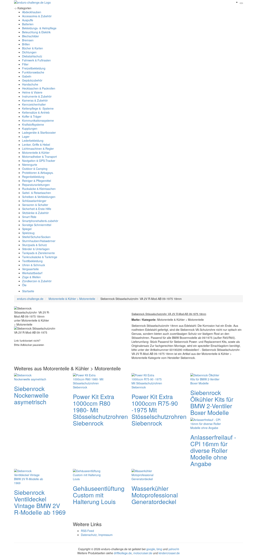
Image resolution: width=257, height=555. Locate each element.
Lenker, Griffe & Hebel (36, 145)
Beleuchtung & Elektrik (36, 32)
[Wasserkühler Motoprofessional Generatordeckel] (148, 474)
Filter (25, 64)
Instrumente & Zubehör (37, 96)
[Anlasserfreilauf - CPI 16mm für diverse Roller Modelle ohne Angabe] (206, 423)
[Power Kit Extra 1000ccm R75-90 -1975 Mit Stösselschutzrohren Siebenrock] (148, 381)
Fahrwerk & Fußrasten (36, 60)
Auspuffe (27, 20)
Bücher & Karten (32, 48)
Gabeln (26, 76)
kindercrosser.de (169, 553)
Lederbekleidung (32, 140)
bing (159, 549)
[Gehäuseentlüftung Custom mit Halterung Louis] (89, 474)
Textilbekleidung (32, 261)
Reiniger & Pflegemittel (36, 181)
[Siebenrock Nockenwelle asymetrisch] (30, 377)
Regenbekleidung (33, 177)
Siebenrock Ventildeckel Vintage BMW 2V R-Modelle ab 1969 (40, 502)
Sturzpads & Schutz (34, 245)
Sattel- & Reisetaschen (36, 193)
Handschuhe (30, 84)
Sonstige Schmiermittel (36, 225)
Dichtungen (29, 52)
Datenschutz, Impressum (97, 535)
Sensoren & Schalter (35, 205)
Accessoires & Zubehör (37, 16)
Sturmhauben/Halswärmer (38, 241)
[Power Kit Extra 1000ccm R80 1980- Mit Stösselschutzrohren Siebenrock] (89, 381)
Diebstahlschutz (32, 56)
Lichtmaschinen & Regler (38, 149)
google (150, 549)
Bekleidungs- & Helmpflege (39, 28)
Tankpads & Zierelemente (38, 253)
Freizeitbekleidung (33, 68)
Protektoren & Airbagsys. (38, 173)
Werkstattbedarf (32, 273)
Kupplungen (29, 128)
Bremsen (28, 40)
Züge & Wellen (31, 277)
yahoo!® (173, 549)
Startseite (28, 291)
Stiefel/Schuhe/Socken (36, 237)
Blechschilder (30, 36)
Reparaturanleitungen (36, 185)
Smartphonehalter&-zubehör (40, 221)
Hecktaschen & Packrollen (38, 88)
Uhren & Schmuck (33, 265)
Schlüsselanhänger (34, 201)
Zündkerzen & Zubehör (37, 281)
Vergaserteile (30, 269)
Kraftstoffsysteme (33, 124)
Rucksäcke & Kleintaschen (39, 189)
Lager (26, 136)
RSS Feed (87, 531)
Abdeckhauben (31, 12)
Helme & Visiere (32, 92)
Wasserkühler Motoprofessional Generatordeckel (155, 495)
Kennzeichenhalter (34, 104)
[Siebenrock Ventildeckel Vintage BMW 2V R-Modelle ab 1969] (30, 476)
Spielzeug (28, 233)
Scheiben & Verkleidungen (38, 197)
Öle (24, 285)
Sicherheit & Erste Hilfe (36, 209)
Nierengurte (29, 165)
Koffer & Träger (31, 116)
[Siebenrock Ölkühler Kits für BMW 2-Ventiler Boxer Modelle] (206, 379)
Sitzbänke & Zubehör (35, 213)
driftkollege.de (123, 553)
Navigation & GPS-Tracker (38, 161)
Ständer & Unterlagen (36, 249)
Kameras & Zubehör (35, 100)
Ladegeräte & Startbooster (39, 132)
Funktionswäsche (33, 72)
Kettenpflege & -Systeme (38, 108)
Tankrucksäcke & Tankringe (39, 257)
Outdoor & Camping (34, 169)
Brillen (26, 44)
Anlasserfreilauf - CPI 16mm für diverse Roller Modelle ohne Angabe (213, 450)
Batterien (28, 24)
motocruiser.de (142, 553)
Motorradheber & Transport (39, 157)
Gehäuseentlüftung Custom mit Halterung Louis (98, 495)
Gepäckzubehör (32, 80)
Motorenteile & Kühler (36, 153)
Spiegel (27, 229)
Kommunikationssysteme (38, 120)
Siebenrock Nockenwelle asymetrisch (31, 395)
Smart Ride (29, 217)
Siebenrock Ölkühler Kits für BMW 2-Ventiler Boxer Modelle (211, 402)
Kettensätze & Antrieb (36, 112)
